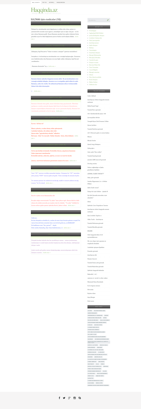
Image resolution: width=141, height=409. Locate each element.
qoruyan (105, 366)
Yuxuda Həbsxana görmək (95, 223)
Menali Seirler (91, 140)
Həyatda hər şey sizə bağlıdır (95, 349)
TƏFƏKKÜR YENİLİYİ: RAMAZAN (56, 145)
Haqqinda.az (44, 9)
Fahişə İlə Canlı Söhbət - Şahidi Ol (97, 191)
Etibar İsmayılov (92, 361)
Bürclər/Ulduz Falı (94, 65)
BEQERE (89, 231)
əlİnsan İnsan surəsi (93, 327)
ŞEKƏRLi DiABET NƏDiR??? (95, 174)
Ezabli (102, 364)
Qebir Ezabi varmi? (93, 188)
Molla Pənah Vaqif (92, 106)
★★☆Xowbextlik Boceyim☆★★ (96, 114)
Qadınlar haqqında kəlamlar (95, 270)
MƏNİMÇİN (90, 339)
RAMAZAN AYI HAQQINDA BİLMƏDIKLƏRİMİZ (56, 73)
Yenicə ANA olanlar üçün (94, 368)
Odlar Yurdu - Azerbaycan (95, 219)
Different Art (93, 84)
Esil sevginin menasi (93, 286)
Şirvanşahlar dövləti (93, 117)
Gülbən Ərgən (103, 345)
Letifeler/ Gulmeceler (95, 38)
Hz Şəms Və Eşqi (92, 334)
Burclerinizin (91, 347)
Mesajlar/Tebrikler (94, 57)
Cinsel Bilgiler (93, 70)
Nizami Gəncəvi (92, 259)
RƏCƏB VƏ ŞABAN (55, 189)
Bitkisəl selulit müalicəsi (94, 366)
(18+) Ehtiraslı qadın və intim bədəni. (98, 133)
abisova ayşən (98, 356)
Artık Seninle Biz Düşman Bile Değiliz (97, 354)
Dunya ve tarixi (93, 62)
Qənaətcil (90, 378)
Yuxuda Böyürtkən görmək (95, 266)
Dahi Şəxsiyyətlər (94, 40)
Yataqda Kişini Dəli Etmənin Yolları (98, 121)
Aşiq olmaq (91, 383)
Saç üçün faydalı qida (99, 310)
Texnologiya (92, 50)
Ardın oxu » (52, 66)
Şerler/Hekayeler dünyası (96, 35)
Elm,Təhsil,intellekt (95, 77)
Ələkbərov (101, 352)
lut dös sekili (91, 373)
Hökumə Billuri (92, 352)
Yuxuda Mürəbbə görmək (94, 227)
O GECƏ (56, 167)
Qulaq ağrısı (90, 148)
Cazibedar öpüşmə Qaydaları (95, 247)
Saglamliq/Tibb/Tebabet (96, 33)
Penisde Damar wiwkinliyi (94, 371)
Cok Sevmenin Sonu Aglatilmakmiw (97, 336)
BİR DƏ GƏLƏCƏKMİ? (56, 97)
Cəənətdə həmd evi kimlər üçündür (97, 359)
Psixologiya (92, 31)
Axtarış (51, 2)
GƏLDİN (104, 371)
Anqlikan (99, 347)
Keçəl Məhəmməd (104, 320)
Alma (89, 201)
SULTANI (90, 310)
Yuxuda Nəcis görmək (94, 110)
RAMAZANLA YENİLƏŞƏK (56, 234)
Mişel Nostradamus (102, 373)
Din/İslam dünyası (94, 53)
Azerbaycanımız (94, 43)
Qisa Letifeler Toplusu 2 (94, 215)
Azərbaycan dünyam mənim (102, 339)
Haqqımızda (61, 2)
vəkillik (90, 324)
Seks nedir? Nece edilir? (94, 152)
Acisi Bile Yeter (98, 324)
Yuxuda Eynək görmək (94, 156)
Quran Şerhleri (91, 125)
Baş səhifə (36, 2)
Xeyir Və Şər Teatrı (93, 345)
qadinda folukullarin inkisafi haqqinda (98, 385)
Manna (89, 137)
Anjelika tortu (100, 375)
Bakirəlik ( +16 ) (92, 274)
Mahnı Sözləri (93, 82)
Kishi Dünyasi (93, 80)
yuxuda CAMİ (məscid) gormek (96, 160)
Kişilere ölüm (91, 293)
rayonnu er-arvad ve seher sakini (97, 278)
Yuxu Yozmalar (93, 67)
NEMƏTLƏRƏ (91, 375)
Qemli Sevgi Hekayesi (93, 144)
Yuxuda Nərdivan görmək (95, 129)
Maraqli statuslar (94, 72)
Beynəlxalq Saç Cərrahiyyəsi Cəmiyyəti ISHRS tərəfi (98, 342)
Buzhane (90, 356)
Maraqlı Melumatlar (95, 55)
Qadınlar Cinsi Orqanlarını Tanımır (97, 205)
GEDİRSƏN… (56, 212)
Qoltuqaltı (91, 364)
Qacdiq (106, 315)
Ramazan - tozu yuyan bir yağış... (56, 45)
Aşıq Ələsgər (91, 297)
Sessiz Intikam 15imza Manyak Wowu (97, 322)
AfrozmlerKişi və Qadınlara (95, 315)
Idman (91, 75)
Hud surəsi (90, 301)
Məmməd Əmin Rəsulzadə (95, 282)
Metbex (91, 48)
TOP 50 (44, 2)
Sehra (104, 317)
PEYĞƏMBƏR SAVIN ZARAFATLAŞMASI (96, 332)
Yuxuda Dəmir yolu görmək (95, 263)
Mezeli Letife (99, 383)
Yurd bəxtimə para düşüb (94, 317)
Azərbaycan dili (92, 255)
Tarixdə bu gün (93, 60)
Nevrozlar (90, 289)
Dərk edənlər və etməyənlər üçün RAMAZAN (56, 23)
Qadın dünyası (93, 45)
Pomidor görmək (92, 251)
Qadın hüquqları (92, 313)
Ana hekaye (101, 361)
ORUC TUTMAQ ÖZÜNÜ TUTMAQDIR (56, 117)
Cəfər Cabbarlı (91, 96)
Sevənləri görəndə (93, 320)
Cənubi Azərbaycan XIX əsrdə (95, 380)
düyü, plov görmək (93, 177)
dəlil (97, 364)
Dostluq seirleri (92, 163)
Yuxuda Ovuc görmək (93, 329)
